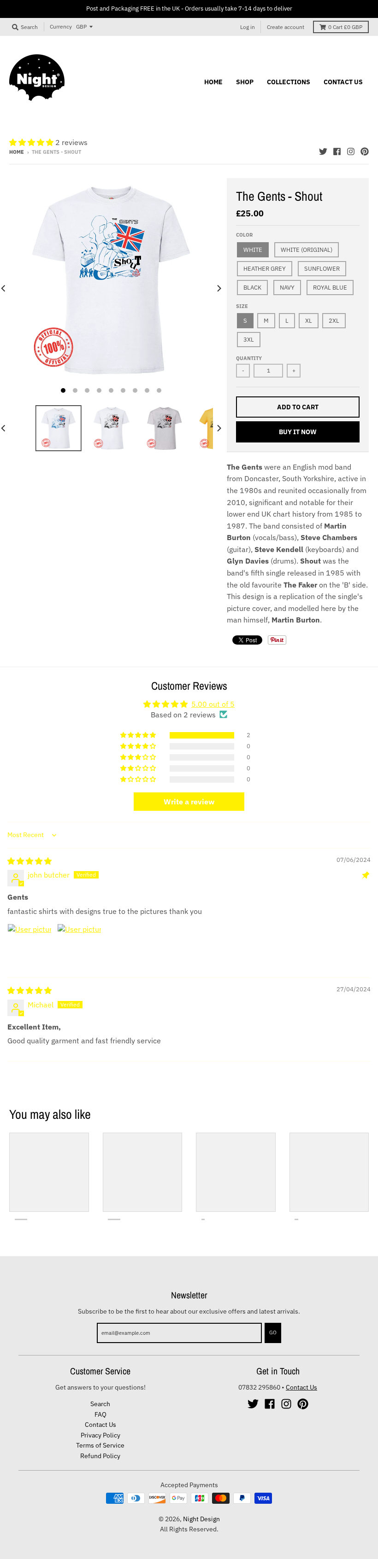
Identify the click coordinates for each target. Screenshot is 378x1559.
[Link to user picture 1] (29, 946)
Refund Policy (100, 1456)
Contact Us (100, 1424)
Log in (247, 26)
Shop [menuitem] (245, 82)
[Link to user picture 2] (79, 946)
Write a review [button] (189, 801)
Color (244, 235)
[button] (32, 142)
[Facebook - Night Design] (337, 151)
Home (16, 152)
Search (100, 1404)
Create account (285, 26)
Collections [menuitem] (288, 82)
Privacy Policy (100, 1435)
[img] (29, 861)
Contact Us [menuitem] (343, 82)
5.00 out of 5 (213, 704)
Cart (345, 26)
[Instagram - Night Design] (351, 151)
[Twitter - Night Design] (323, 151)
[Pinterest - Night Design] (364, 151)
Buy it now (298, 432)
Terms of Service (100, 1445)
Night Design (201, 1519)
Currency (61, 26)
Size (242, 306)
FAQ (100, 1414)
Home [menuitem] (213, 82)
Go (273, 1332)
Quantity (249, 358)
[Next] (218, 288)
